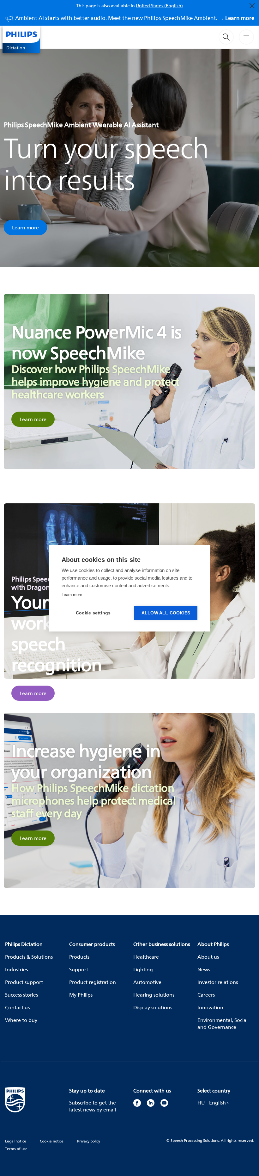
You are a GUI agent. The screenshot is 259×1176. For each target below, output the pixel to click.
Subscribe (80, 1102)
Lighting (143, 969)
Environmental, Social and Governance (222, 1023)
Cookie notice (51, 1141)
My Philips (81, 994)
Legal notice (15, 1141)
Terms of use (16, 1148)
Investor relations (217, 982)
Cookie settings (93, 613)
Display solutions (152, 1007)
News (203, 969)
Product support (24, 982)
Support (78, 969)
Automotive (147, 982)
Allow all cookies (166, 613)
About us (208, 956)
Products (79, 956)
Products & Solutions (29, 956)
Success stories (21, 994)
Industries (16, 969)
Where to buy (21, 1020)
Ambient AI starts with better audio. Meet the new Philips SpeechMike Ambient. (134, 18)
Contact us (17, 1007)
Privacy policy (88, 1141)
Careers (206, 994)
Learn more (25, 227)
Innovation (210, 1007)
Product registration (92, 982)
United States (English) (159, 5)
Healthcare (146, 956)
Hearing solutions (153, 994)
